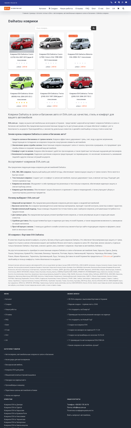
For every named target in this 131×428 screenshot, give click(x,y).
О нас (7, 330)
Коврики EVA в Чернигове (14, 419)
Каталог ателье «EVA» (44, 13)
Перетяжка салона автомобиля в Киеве (21, 390)
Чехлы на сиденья (12, 395)
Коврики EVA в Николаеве (14, 416)
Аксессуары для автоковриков (17, 359)
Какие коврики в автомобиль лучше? (83, 345)
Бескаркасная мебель (14, 365)
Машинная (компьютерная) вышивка (20, 375)
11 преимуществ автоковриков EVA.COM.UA (86, 340)
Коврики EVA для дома (14, 370)
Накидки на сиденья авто (15, 380)
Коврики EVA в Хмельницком (16, 425)
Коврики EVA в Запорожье (14, 422)
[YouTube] (126, 2)
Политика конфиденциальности (80, 410)
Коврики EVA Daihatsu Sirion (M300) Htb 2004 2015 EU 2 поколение (21, 96)
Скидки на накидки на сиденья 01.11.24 (84, 330)
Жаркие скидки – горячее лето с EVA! (83, 304)
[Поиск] (93, 28)
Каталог (8, 299)
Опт (6, 335)
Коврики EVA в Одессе (13, 407)
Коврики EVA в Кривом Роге (15, 413)
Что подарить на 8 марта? (79, 309)
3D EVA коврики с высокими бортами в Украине (87, 299)
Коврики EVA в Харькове (14, 410)
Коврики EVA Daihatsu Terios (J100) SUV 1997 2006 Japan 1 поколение (52, 96)
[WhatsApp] (122, 2)
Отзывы (8, 314)
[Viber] (119, 2)
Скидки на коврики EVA (77, 325)
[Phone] (111, 2)
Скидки (8, 304)
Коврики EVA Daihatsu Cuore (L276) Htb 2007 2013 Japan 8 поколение (21, 57)
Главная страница (29, 13)
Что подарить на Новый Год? (80, 319)
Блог (7, 325)
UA (6, 340)
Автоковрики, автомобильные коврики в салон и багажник (74, 13)
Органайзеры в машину (14, 385)
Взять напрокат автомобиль (78, 415)
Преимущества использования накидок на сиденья (89, 314)
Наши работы (10, 309)
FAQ (6, 319)
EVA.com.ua (107, 256)
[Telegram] (115, 2)
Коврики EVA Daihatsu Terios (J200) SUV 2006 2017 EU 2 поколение (81, 96)
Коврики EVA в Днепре (13, 404)
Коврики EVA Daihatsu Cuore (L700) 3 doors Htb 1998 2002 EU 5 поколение (50, 57)
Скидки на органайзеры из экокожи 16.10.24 (86, 335)
